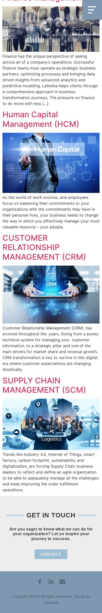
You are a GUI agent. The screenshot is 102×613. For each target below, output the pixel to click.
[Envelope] (62, 582)
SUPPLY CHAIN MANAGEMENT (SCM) (44, 385)
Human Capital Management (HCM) (40, 119)
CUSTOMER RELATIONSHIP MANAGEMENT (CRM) (44, 247)
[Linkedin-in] (51, 582)
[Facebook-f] (40, 582)
